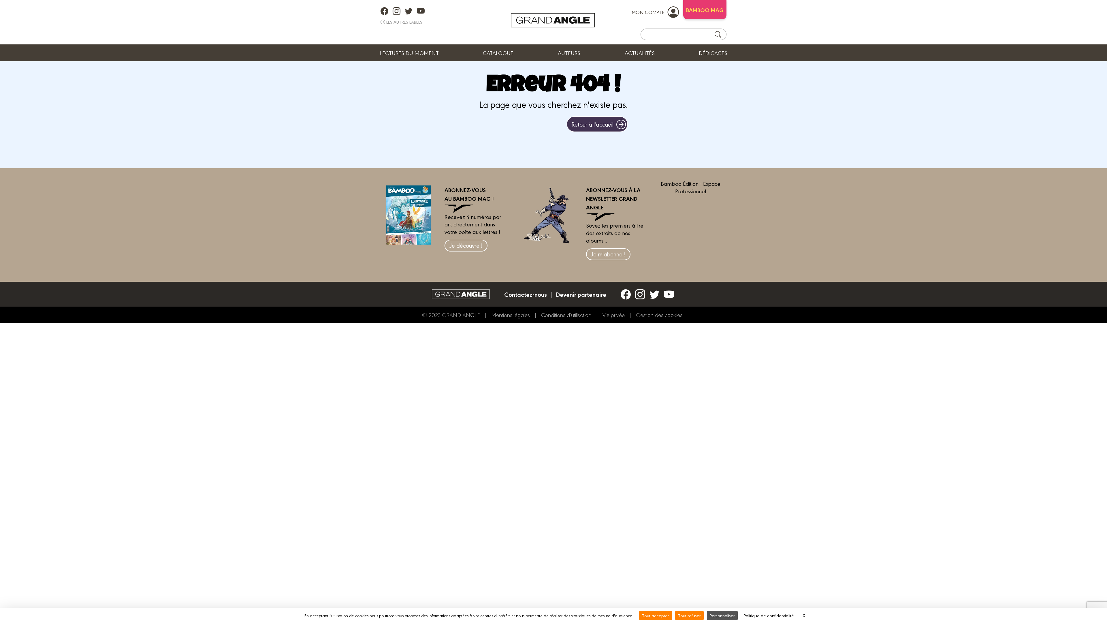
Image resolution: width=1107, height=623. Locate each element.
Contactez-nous (525, 294)
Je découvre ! (466, 245)
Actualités (640, 53)
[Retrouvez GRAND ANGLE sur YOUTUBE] (421, 11)
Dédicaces (713, 53)
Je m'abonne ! (608, 254)
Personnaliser (722, 615)
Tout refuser (689, 615)
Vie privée (614, 314)
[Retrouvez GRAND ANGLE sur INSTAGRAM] (396, 11)
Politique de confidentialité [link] (769, 615)
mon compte (648, 12)
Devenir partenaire (581, 294)
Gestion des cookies (659, 314)
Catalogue (498, 53)
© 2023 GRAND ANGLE (451, 314)
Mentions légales (510, 314)
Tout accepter (655, 615)
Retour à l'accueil (592, 124)
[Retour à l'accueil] (553, 20)
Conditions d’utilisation (566, 314)
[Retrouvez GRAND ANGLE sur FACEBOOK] (384, 11)
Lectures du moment (409, 53)
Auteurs (569, 53)
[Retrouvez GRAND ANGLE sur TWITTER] (409, 11)
